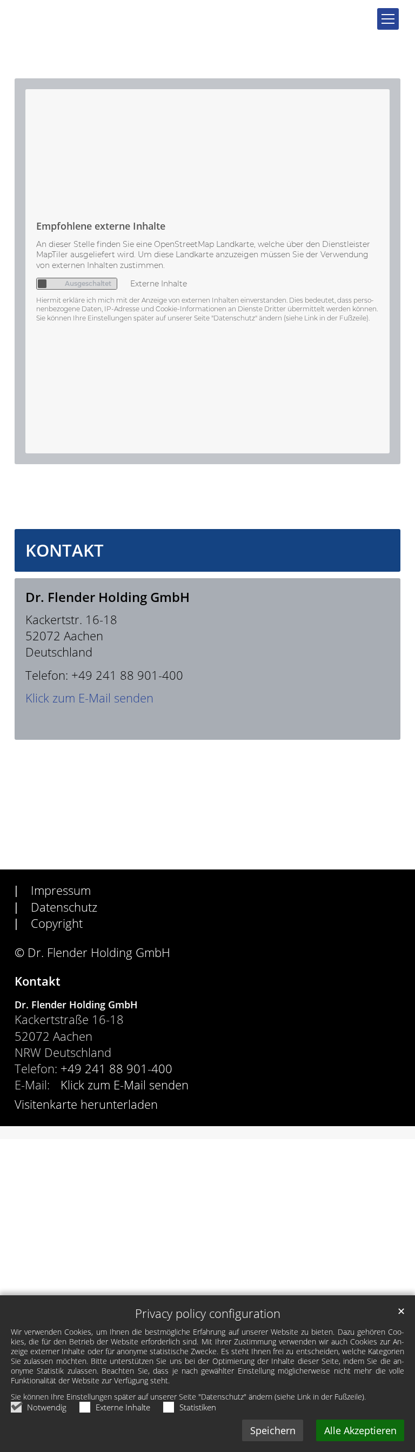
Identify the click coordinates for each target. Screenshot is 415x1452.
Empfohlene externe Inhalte (100, 225)
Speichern (273, 1430)
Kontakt (38, 981)
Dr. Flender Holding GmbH (107, 597)
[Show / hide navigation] (388, 19)
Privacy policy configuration (207, 1313)
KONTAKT (64, 550)
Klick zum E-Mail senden (89, 698)
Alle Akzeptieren (360, 1430)
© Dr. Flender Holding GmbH (92, 952)
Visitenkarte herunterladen (86, 1104)
